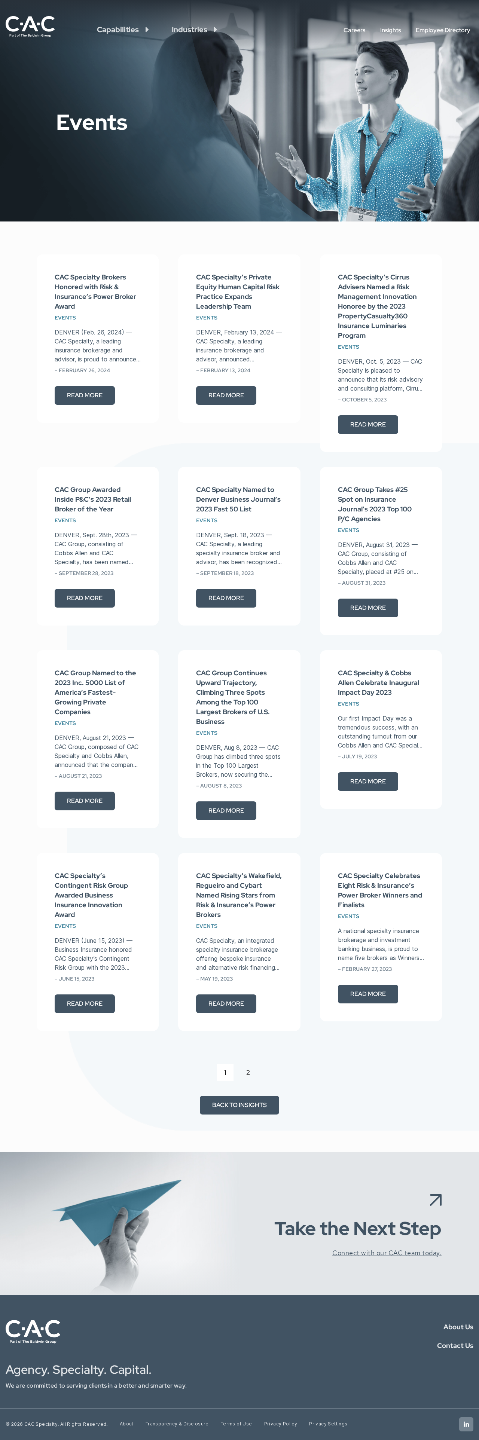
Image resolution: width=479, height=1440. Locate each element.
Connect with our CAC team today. (387, 1252)
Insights (390, 30)
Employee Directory (443, 30)
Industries (189, 29)
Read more (85, 395)
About (127, 1424)
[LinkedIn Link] (466, 1424)
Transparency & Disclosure (177, 1424)
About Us (458, 1327)
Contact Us (455, 1345)
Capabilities (118, 29)
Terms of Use (236, 1424)
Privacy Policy (281, 1424)
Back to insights (239, 1105)
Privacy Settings (328, 1424)
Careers (354, 30)
